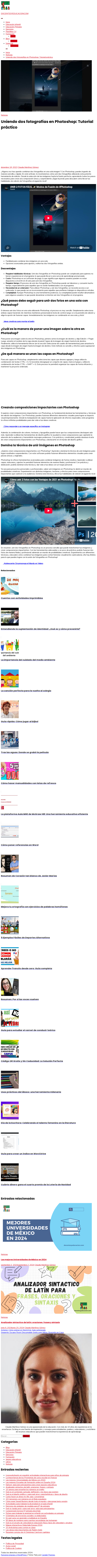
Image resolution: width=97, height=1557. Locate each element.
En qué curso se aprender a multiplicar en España (26, 1518)
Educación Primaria (14, 27)
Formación (10, 34)
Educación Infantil (13, 24)
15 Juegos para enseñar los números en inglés (25, 1489)
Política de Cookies (14, 1548)
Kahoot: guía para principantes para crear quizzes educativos (31, 1484)
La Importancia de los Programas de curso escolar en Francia (31, 1477)
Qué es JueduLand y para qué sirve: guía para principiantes (30, 1508)
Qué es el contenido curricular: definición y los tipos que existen (32, 1492)
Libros (12, 36)
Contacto (14, 46)
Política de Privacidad (15, 1543)
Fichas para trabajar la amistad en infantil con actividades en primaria (35, 1513)
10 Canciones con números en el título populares (26, 1499)
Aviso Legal (11, 1546)
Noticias (13, 41)
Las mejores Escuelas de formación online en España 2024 (30, 1482)
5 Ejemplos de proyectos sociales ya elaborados (26, 1515)
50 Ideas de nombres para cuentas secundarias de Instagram (31, 1520)
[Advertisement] (48, 149)
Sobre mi (9, 43)
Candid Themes (48, 1555)
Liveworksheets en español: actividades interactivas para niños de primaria (37, 1475)
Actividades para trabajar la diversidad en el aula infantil (29, 1503)
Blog (7, 38)
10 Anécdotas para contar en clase (20, 1527)
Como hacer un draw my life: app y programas (25, 1496)
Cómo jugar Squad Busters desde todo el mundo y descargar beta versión (36, 1501)
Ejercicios (9, 29)
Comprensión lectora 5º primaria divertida (23, 1511)
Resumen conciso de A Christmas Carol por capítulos (28, 1532)
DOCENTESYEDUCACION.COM (14, 13)
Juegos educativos (13, 1459)
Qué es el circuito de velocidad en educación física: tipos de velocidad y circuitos (39, 1522)
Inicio (8, 22)
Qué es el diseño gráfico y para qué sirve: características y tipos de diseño (37, 1494)
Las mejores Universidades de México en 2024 (23, 1259)
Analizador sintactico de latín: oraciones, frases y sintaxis (30, 1322)
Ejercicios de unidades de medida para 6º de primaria (28, 1506)
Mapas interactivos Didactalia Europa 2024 (24, 1525)
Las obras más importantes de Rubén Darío (24, 1530)
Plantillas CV (11, 31)
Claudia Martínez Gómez (28, 167)
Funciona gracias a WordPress (14, 1555)
